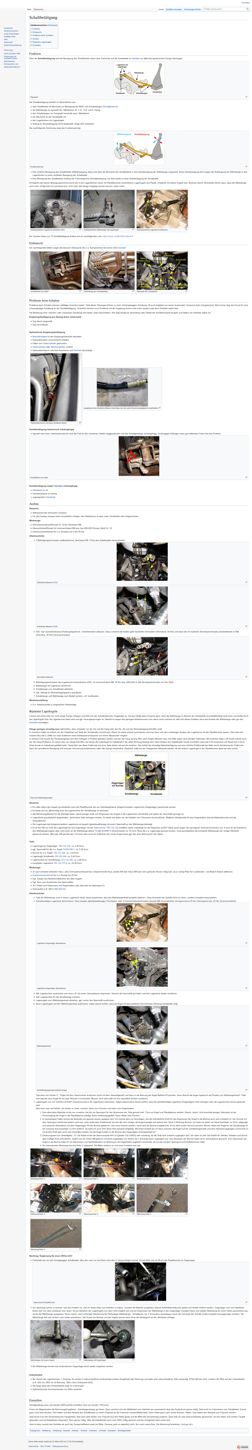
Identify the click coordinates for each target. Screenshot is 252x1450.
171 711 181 (67, 860)
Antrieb (75, 1430)
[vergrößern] (246, 97)
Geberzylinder (49, 343)
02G (55, 583)
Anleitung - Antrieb (61, 1430)
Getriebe (136, 58)
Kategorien (35, 1430)
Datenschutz (33, 1446)
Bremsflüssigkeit (40, 336)
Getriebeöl (37, 490)
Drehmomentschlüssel (43, 875)
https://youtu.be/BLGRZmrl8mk (117, 236)
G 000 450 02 (58, 889)
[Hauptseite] (12, 11)
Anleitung (46, 1430)
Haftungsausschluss (60, 1446)
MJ (103, 831)
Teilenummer (100, 827)
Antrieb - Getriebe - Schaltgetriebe (115, 1430)
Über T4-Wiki (45, 1446)
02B (55, 627)
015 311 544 (60, 856)
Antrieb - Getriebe (89, 1430)
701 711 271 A (60, 863)
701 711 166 (59, 853)
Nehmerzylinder (58, 347)
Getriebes (33, 722)
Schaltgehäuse (110, 106)
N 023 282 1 (69, 849)
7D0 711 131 (112, 827)
